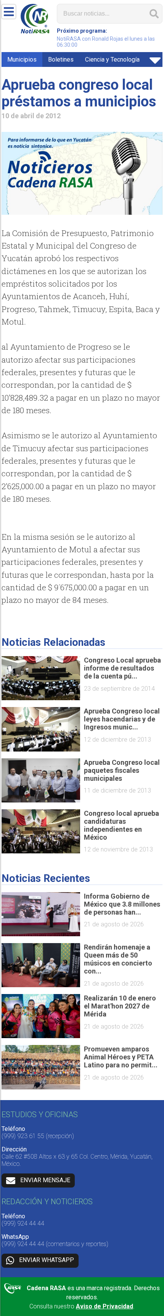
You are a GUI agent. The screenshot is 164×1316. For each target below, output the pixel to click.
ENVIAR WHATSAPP (46, 1260)
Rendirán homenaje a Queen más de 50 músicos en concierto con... (118, 959)
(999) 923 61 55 (23, 1136)
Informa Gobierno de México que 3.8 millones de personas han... (122, 904)
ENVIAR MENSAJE (45, 1180)
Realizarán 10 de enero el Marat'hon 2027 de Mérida (120, 1006)
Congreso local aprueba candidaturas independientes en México (121, 825)
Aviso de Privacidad (104, 1306)
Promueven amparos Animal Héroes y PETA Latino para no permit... (121, 1057)
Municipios (22, 59)
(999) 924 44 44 (23, 1223)
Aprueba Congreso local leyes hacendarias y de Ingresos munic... (122, 719)
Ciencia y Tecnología (112, 59)
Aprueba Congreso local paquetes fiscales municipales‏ (122, 770)
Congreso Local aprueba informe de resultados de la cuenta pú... (122, 668)
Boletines (61, 59)
